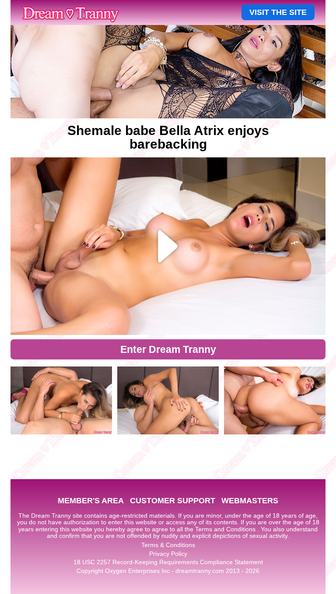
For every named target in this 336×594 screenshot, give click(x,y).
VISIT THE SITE (278, 12)
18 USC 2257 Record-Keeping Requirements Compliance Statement (168, 562)
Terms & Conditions (168, 544)
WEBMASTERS (249, 501)
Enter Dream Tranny (168, 349)
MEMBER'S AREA (91, 501)
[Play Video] (168, 246)
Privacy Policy (168, 553)
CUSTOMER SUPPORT (172, 501)
